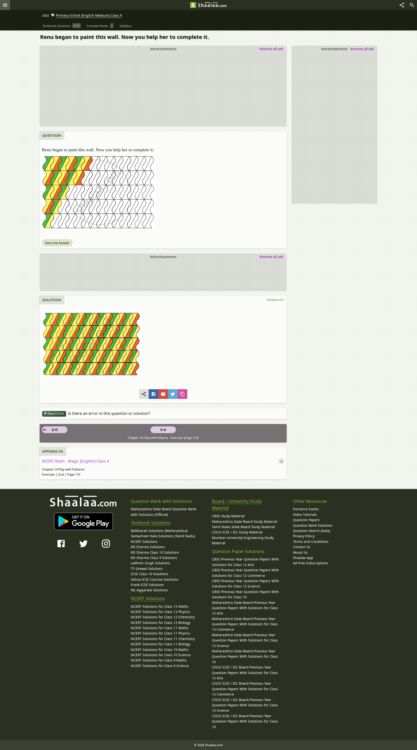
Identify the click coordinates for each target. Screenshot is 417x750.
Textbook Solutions (150, 522)
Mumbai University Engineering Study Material (243, 540)
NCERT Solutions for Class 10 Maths (159, 649)
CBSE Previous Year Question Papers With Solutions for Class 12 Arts (245, 562)
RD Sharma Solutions (148, 547)
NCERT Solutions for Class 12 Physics (160, 611)
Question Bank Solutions (313, 525)
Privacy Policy (303, 536)
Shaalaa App (303, 557)
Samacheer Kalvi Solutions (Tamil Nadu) (163, 536)
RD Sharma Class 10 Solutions (155, 552)
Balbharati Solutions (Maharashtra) (159, 530)
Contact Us (301, 547)
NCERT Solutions (144, 541)
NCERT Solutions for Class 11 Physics (160, 633)
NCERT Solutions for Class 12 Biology (160, 622)
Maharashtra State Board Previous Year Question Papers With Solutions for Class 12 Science (245, 640)
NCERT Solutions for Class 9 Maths (159, 660)
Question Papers (306, 520)
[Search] (412, 5)
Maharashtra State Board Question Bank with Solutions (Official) (163, 512)
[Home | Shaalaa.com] (193, 5)
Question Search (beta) (311, 530)
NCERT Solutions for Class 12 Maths (159, 606)
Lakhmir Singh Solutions (150, 563)
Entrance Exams (306, 509)
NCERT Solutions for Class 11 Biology (160, 644)
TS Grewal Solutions (147, 568)
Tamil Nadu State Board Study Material (243, 527)
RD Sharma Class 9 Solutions (154, 557)
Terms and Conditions (310, 541)
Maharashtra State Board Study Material (244, 521)
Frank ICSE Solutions (147, 584)
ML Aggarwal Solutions (149, 590)
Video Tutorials (305, 514)
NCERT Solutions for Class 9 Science (160, 665)
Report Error (55, 413)
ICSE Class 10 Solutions (149, 574)
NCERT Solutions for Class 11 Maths (159, 628)
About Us (300, 552)
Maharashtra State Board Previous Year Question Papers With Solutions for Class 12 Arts (245, 608)
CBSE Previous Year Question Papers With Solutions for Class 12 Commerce (245, 573)
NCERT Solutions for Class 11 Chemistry (163, 638)
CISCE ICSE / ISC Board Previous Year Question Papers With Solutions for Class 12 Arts (245, 672)
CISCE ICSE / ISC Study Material (237, 532)
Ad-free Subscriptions (310, 563)
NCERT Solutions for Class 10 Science (161, 655)
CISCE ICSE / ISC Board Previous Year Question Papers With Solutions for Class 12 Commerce (245, 688)
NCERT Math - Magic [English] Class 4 (75, 461)
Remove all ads (362, 49)
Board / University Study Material (237, 504)
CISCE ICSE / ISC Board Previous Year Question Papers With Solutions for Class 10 (245, 721)
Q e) (163, 430)
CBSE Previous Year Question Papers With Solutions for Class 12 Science (245, 583)
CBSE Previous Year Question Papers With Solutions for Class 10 (245, 594)
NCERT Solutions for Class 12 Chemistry (163, 617)
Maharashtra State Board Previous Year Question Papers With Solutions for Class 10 (245, 656)
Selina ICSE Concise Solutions (154, 579)
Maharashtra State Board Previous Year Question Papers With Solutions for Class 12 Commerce (245, 624)
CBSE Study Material (228, 516)
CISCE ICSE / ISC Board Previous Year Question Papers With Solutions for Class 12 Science (245, 705)
